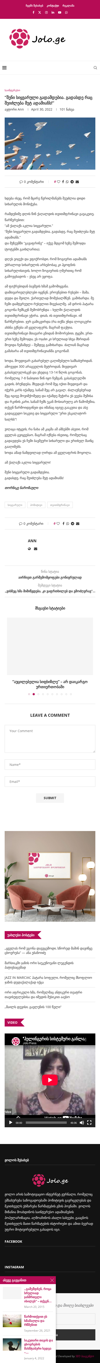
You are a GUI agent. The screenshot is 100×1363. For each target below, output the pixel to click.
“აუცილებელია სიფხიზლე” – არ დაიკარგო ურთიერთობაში (50, 684)
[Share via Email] (77, 181)
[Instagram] (46, 12)
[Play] (10, 1122)
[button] (11, 656)
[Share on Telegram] (72, 181)
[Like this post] (58, 181)
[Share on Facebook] (63, 181)
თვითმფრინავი (60, 505)
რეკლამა (68, 5)
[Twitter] (39, 12)
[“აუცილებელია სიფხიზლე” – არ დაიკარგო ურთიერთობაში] (50, 646)
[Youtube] (59, 12)
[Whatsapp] (66, 12)
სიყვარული (15, 505)
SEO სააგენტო (85, 1356)
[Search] (95, 67)
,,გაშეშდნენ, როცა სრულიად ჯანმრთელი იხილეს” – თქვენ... (38, 1295)
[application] (50, 1080)
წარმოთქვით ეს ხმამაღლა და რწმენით (35, 1321)
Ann (21, 109)
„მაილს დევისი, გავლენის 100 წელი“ (33, 1007)
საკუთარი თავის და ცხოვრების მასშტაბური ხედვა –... (38, 1346)
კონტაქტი (53, 5)
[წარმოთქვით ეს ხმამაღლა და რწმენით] (12, 1321)
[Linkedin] (53, 12)
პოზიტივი (36, 505)
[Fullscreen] (89, 1122)
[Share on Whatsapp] (67, 181)
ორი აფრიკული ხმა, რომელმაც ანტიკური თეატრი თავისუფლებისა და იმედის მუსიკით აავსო (43, 994)
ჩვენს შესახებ (34, 5)
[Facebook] (33, 12)
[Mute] (82, 1122)
